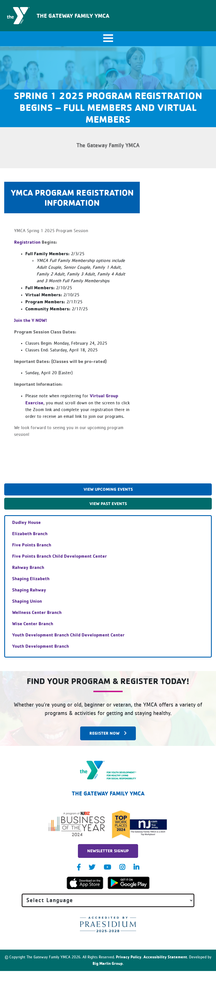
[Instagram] (122, 867)
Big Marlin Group (108, 963)
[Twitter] (92, 867)
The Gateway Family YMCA (73, 15)
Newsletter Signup (108, 850)
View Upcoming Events (108, 489)
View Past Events (108, 503)
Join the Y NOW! (30, 320)
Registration (27, 242)
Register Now (104, 733)
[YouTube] (107, 867)
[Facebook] (78, 867)
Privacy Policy (128, 956)
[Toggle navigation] (108, 38)
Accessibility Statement (165, 956)
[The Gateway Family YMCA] (108, 770)
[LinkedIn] (136, 867)
